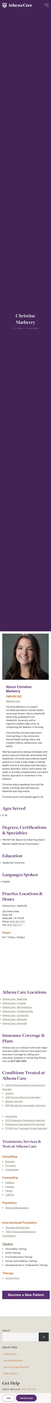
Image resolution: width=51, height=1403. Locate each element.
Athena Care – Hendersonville (17, 1011)
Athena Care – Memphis (14, 1019)
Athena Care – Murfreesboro (17, 1007)
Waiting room (13, 701)
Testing (7, 1244)
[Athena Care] (17, 5)
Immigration (11, 1169)
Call (8, 1398)
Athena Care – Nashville (14, 999)
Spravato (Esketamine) (17, 1227)
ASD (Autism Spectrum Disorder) (22, 1097)
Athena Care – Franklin (14, 1003)
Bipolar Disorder (14, 1101)
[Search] (44, 1337)
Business (10, 1161)
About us (20, 328)
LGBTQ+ (9, 1195)
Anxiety (9, 1093)
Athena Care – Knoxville (14, 1023)
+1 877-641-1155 (28, 1389)
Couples (9, 1186)
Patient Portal (10, 1354)
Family (9, 1191)
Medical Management (17, 1208)
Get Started (26, 1398)
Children (9, 1182)
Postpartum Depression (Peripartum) (25, 1124)
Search (6, 1330)
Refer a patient (10, 1373)
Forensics (10, 1165)
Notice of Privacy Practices (16, 1367)
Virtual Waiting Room (13, 1361)
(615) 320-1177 (14, 925)
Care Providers (33, 328)
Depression (11, 1116)
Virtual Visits (12, 1278)
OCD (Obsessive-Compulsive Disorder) (25, 1120)
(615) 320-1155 (17, 921)
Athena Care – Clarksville (15, 1015)
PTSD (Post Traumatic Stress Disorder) (26, 1128)
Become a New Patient (26, 1295)
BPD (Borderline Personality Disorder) (25, 1105)
